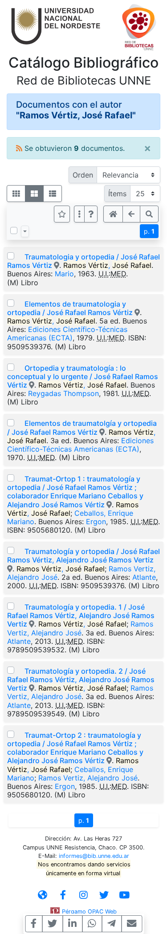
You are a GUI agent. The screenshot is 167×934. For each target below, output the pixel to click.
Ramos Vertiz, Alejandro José (80, 628)
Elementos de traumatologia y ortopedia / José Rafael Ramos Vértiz (70, 308)
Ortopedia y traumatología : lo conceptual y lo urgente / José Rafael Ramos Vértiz (82, 376)
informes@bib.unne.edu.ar (94, 856)
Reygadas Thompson (63, 393)
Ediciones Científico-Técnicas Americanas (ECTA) (67, 333)
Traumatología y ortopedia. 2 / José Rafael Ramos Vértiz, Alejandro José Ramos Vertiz (81, 679)
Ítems (117, 193)
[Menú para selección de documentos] (25, 231)
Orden (83, 174)
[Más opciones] (79, 214)
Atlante (144, 577)
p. (149, 231)
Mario (64, 273)
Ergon (96, 521)
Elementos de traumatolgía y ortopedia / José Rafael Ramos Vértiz (82, 427)
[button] (91, 214)
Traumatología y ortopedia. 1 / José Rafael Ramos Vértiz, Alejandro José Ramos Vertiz (81, 615)
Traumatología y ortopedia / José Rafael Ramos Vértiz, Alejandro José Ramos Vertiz (83, 555)
